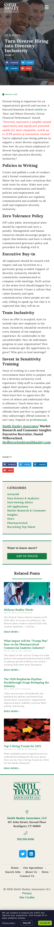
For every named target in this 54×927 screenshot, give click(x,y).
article (38, 109)
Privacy (27, 893)
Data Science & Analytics (23, 498)
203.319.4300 (25, 839)
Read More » (12, 631)
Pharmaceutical (17, 523)
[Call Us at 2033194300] (25, 833)
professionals (38, 419)
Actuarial (13, 494)
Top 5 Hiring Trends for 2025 (22, 746)
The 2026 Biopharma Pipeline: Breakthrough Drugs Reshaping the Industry (26, 682)
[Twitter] (23, 854)
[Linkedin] (31, 854)
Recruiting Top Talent (21, 527)
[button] (12, 62)
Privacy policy (8, 923)
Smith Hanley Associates (20, 426)
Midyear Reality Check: (18, 609)
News (10, 518)
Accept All (45, 923)
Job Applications (17, 506)
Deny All (26, 923)
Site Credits (27, 897)
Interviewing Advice (20, 502)
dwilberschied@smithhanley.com (26, 442)
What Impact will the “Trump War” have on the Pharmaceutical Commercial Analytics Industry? (26, 644)
